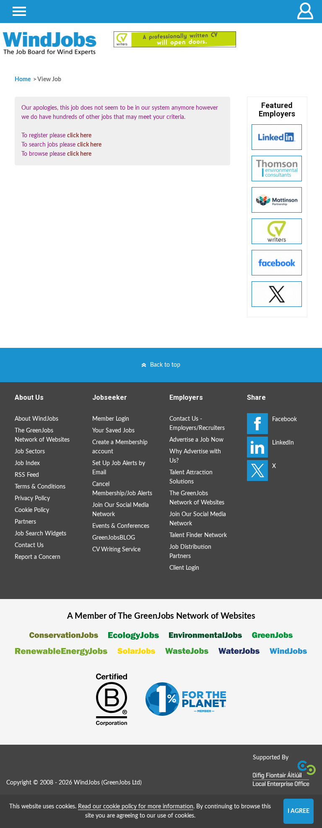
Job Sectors (30, 452)
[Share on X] (257, 470)
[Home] (49, 43)
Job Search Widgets (40, 534)
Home (23, 79)
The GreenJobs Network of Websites (42, 435)
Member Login (110, 419)
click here (79, 136)
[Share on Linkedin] (257, 447)
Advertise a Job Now (196, 440)
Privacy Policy (32, 498)
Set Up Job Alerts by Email (118, 468)
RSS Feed (27, 475)
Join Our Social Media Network (120, 509)
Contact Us (29, 545)
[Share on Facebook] (257, 423)
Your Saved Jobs (113, 431)
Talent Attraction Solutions (191, 477)
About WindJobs (36, 419)
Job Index (27, 463)
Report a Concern (37, 557)
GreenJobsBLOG (113, 538)
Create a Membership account (120, 447)
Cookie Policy (32, 510)
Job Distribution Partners (190, 551)
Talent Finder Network (198, 535)
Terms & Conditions (40, 487)
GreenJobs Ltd (121, 783)
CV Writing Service (116, 550)
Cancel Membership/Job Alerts (122, 488)
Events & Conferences (120, 526)
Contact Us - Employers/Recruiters (197, 423)
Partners (25, 522)
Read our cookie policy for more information (135, 807)
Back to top (165, 365)
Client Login (184, 568)
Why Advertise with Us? (195, 456)
